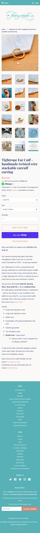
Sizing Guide (20, 451)
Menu (6, 3)
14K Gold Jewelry (20, 390)
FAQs (20, 442)
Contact (20, 439)
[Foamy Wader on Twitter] (10, 480)
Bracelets (20, 396)
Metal (4, 195)
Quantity (5, 214)
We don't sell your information (20, 468)
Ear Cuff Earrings (20, 405)
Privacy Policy (20, 460)
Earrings (20, 408)
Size (3, 205)
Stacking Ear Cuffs (13, 361)
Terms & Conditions (20, 465)
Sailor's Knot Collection (20, 422)
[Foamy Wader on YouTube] (29, 480)
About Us (20, 436)
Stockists (20, 454)
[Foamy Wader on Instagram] (24, 480)
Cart (36, 3)
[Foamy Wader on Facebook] (15, 480)
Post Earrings (20, 417)
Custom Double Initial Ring (20, 402)
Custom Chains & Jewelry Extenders (20, 399)
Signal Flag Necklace (20, 425)
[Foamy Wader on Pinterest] (20, 480)
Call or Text (14, 528)
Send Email (22, 528)
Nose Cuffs (18, 302)
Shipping (15, 190)
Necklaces (20, 411)
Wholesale (20, 457)
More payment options (20, 241)
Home (3, 29)
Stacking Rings (12, 367)
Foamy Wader (24, 518)
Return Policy (20, 462)
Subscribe (29, 509)
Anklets (20, 393)
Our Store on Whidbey (20, 448)
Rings (20, 419)
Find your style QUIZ (20, 445)
